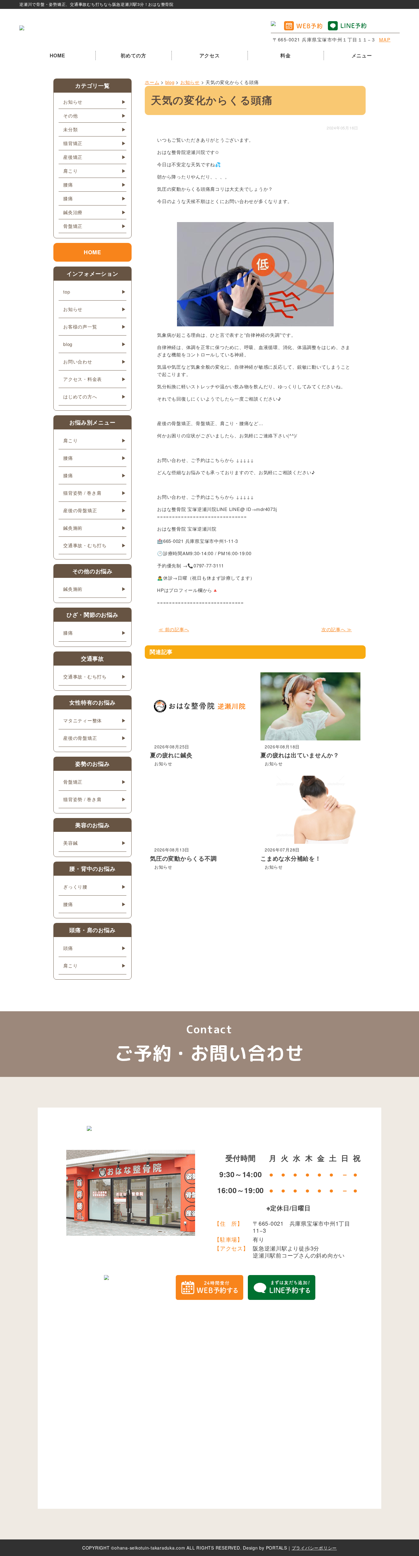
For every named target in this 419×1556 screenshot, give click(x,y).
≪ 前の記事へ (174, 629)
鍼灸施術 (73, 527)
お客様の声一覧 (80, 326)
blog (67, 344)
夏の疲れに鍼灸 (171, 755)
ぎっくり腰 (75, 886)
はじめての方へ (80, 396)
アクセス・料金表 (82, 379)
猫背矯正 (73, 143)
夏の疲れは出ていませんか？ (299, 755)
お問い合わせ (77, 361)
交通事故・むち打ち (85, 545)
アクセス (209, 55)
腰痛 (68, 184)
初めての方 (133, 55)
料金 (285, 55)
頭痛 (68, 948)
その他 (70, 115)
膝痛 (68, 198)
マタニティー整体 (82, 720)
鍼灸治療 (73, 212)
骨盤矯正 (73, 226)
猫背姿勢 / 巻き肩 (82, 493)
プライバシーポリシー (314, 1548)
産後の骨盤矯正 (80, 510)
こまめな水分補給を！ (290, 858)
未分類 (70, 129)
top (66, 291)
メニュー (362, 55)
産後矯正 (73, 157)
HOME (57, 55)
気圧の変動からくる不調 (183, 858)
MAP (385, 39)
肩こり (70, 170)
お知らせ (163, 763)
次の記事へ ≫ (336, 629)
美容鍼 (70, 842)
